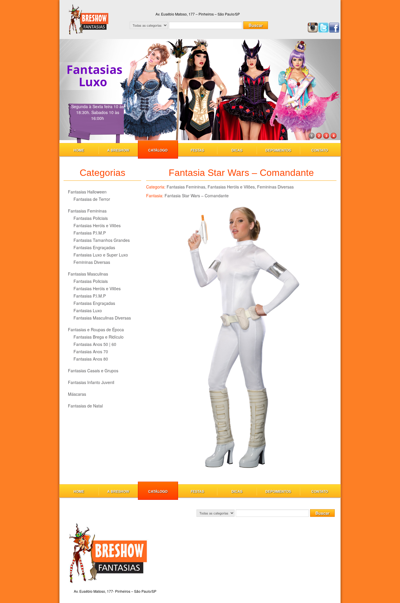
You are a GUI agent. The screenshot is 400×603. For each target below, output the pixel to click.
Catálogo (157, 150)
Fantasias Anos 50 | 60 (94, 344)
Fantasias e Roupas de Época (96, 329)
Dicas (236, 150)
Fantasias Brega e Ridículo (98, 337)
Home (78, 150)
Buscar (256, 25)
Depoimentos (278, 150)
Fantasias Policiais (90, 218)
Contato (319, 150)
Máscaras (77, 394)
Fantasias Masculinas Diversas (102, 318)
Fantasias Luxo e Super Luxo (100, 255)
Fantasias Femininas (87, 211)
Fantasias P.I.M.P (89, 233)
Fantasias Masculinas (88, 274)
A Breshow (118, 150)
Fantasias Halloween (87, 192)
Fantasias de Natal (85, 406)
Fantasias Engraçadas (94, 247)
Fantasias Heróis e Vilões (97, 225)
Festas (197, 150)
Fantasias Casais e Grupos (93, 370)
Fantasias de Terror (91, 199)
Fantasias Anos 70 (90, 351)
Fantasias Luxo (87, 310)
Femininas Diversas (91, 262)
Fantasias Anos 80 (90, 359)
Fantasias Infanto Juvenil (91, 382)
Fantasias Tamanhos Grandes (101, 240)
